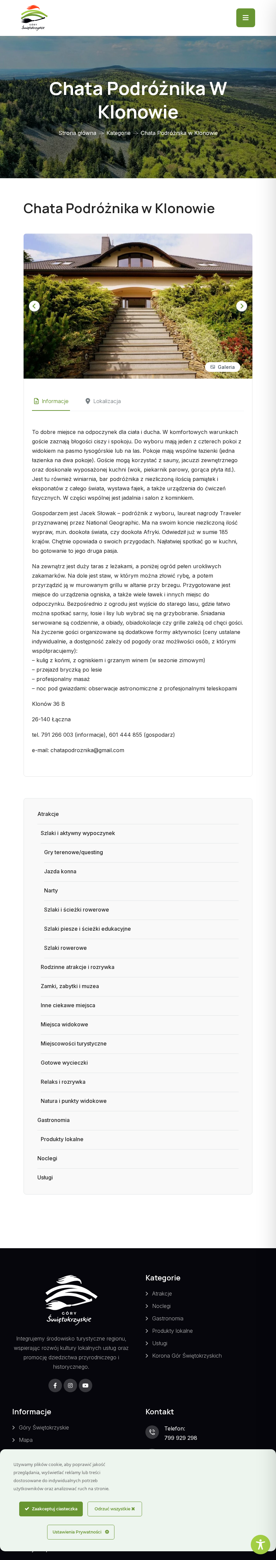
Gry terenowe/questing (73, 852)
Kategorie (118, 133)
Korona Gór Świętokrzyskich (187, 1355)
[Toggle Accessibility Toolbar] (260, 1544)
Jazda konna (60, 871)
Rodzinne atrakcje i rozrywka (77, 967)
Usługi (45, 1177)
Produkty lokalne (62, 1139)
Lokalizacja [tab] (107, 401)
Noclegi (47, 1158)
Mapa (26, 1439)
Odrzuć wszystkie (113, 1508)
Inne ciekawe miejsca (68, 1005)
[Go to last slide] (34, 306)
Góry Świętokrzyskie (44, 1427)
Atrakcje (48, 814)
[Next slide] (241, 306)
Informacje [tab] (55, 401)
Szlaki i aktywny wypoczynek (78, 833)
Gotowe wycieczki (64, 1062)
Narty (51, 890)
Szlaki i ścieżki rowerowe (76, 909)
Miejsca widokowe (64, 1024)
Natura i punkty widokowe (74, 1101)
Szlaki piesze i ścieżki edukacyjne (87, 928)
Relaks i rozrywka (63, 1081)
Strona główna (77, 133)
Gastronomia (53, 1120)
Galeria (226, 367)
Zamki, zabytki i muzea (70, 986)
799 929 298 (180, 1437)
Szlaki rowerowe (65, 947)
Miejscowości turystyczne (74, 1043)
